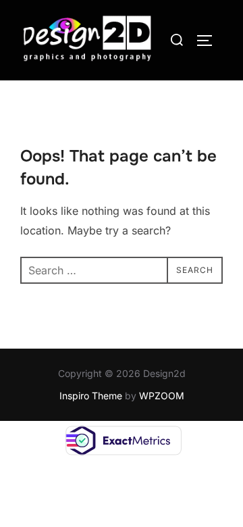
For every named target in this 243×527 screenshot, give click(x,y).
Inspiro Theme (90, 395)
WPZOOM (161, 395)
